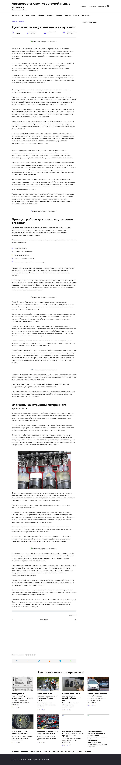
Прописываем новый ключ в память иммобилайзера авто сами (71, 697)
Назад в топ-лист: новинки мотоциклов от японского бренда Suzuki (47, 697)
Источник (72, 615)
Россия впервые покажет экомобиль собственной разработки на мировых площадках (98, 735)
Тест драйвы (30, 15)
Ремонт (68, 15)
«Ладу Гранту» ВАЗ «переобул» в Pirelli (20, 732)
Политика (92, 6)
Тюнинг (41, 15)
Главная (83, 6)
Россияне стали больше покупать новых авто (47, 732)
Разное (76, 15)
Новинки (50, 15)
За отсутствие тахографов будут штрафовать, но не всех (22, 696)
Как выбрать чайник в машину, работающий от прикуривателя (73, 733)
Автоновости (17, 15)
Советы (59, 15)
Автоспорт (86, 15)
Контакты (102, 6)
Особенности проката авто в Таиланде (97, 695)
